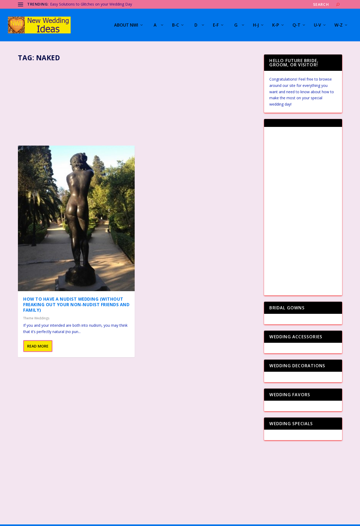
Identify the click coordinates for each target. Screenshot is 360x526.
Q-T (296, 25)
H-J (256, 25)
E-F (216, 25)
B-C (175, 25)
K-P (275, 25)
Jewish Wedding (63, 4)
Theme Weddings (36, 318)
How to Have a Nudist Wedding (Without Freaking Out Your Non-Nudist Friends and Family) (76, 304)
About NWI (126, 25)
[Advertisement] (138, 102)
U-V (317, 25)
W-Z (338, 25)
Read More (37, 346)
